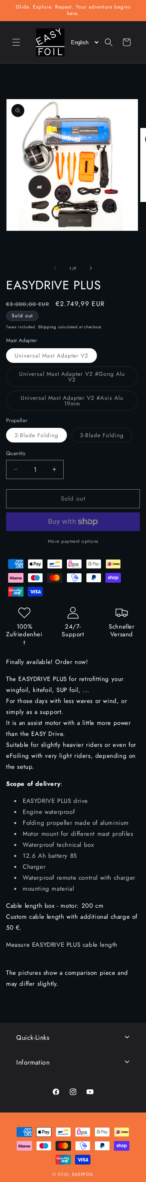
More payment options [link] (73, 541)
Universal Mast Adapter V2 (56, 357)
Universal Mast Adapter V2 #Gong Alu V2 (72, 378)
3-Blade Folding (106, 436)
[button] (16, 42)
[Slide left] (55, 268)
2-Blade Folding (41, 436)
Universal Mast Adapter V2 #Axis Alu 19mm (72, 402)
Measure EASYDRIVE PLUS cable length (62, 944)
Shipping (47, 327)
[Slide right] (91, 268)
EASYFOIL (83, 1174)
